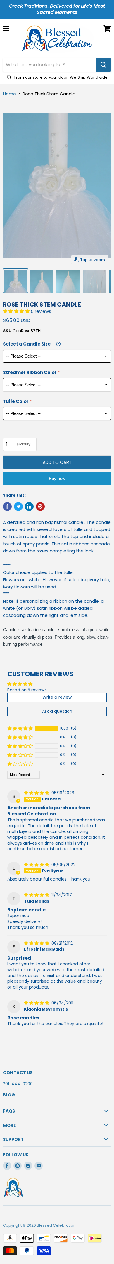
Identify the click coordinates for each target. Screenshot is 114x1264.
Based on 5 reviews (27, 690)
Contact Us (17, 1072)
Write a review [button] (57, 697)
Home (9, 93)
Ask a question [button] (57, 711)
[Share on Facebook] (7, 506)
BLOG (9, 1095)
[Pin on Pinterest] (40, 506)
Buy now (57, 478)
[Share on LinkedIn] (29, 506)
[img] (37, 793)
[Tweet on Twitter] (18, 506)
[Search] (103, 65)
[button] (17, 311)
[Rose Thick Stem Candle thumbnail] (15, 281)
